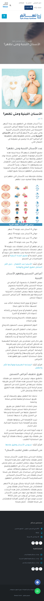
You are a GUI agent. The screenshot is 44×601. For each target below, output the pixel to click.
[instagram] (36, 543)
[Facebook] (40, 543)
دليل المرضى (37, 3)
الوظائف (21, 3)
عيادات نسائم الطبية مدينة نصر (31, 563)
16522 (5, 7)
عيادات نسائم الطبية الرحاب (31, 554)
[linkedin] (33, 543)
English (28, 7)
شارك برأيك (37, 8)
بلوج (39, 118)
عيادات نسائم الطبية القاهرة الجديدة (29, 559)
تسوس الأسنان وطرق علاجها (18, 445)
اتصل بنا (28, 3)
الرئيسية (30, 41)
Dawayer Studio (18, 595)
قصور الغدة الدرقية (19, 256)
